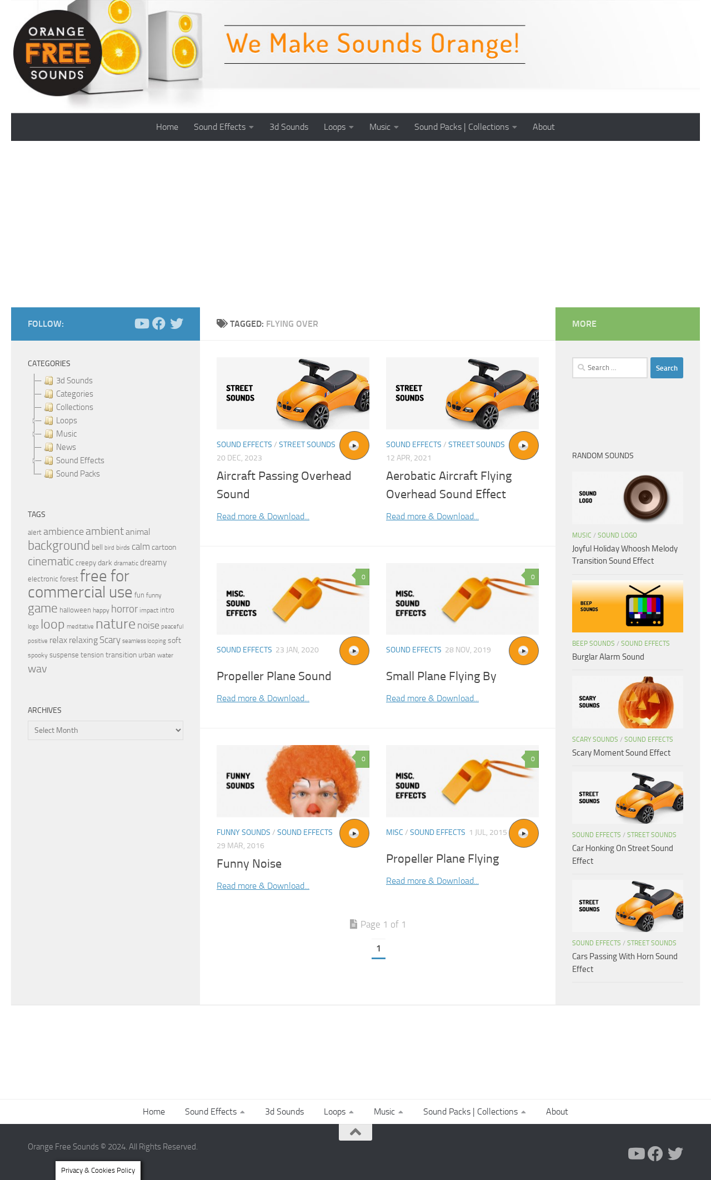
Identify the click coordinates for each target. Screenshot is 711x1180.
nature (116, 623)
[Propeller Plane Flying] (462, 781)
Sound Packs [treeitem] (78, 474)
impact (148, 610)
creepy (86, 563)
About (544, 126)
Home (167, 126)
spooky (38, 655)
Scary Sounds (595, 739)
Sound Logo (617, 535)
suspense (64, 655)
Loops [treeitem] (66, 421)
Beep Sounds (593, 643)
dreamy (153, 563)
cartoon (164, 547)
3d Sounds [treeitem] (74, 381)
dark (105, 562)
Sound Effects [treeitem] (80, 460)
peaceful (172, 626)
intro (167, 610)
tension (92, 655)
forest (69, 579)
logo (33, 626)
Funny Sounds (244, 832)
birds (123, 547)
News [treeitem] (66, 447)
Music (379, 126)
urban (147, 655)
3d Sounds (288, 126)
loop (53, 624)
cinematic (51, 561)
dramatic (126, 563)
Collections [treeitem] (74, 407)
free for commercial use (80, 584)
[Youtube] (141, 323)
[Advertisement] (355, 224)
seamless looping (144, 641)
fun (139, 595)
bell (97, 547)
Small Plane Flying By (441, 676)
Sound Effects (220, 126)
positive (38, 641)
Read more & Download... (263, 516)
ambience (63, 531)
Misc (394, 832)
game (43, 608)
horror (124, 609)
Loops (335, 126)
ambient (105, 531)
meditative (80, 626)
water (165, 655)
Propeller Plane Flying (442, 859)
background (59, 545)
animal (138, 531)
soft (174, 640)
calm (141, 546)
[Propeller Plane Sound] (293, 599)
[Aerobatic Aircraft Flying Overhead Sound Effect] (462, 393)
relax (58, 640)
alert (35, 532)
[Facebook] (159, 323)
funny (154, 595)
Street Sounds (307, 444)
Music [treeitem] (66, 434)
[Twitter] (176, 323)
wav (37, 668)
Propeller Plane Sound (274, 676)
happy (101, 610)
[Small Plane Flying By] (462, 599)
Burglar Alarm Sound (608, 657)
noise (148, 625)
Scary (110, 640)
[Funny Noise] (293, 781)
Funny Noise (249, 864)
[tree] (105, 427)
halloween (75, 610)
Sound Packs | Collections (461, 126)
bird (109, 547)
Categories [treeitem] (74, 394)
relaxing (83, 640)
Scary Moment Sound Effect (621, 753)
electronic (43, 579)
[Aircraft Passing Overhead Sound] (293, 393)
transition (121, 655)
